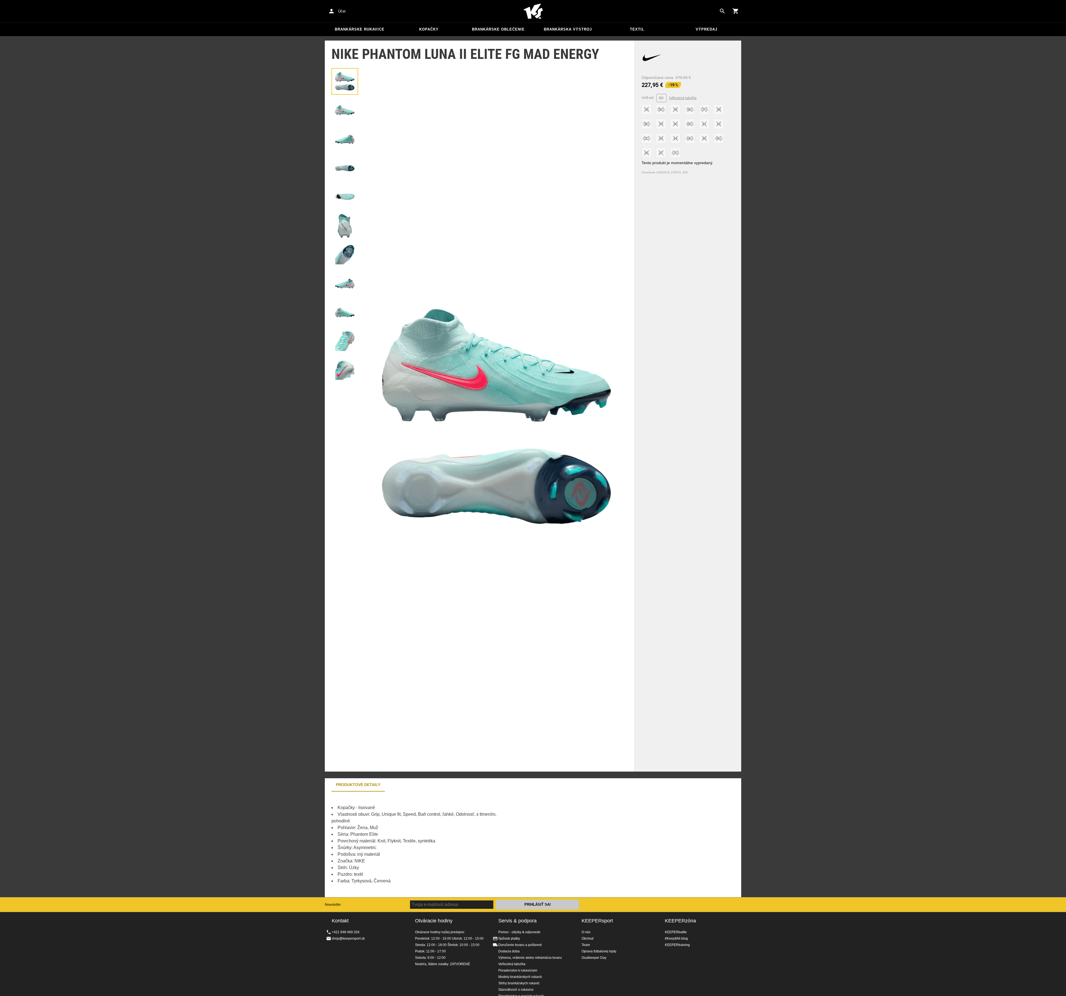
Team (586, 945)
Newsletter (333, 905)
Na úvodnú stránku (533, 11)
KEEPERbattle (676, 932)
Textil (637, 29)
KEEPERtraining (677, 945)
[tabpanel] (422, 844)
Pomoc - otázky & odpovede (519, 932)
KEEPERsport (597, 921)
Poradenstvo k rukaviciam (517, 970)
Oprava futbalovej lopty (599, 951)
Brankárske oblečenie (498, 29)
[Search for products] (722, 11)
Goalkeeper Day (594, 958)
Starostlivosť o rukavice (516, 990)
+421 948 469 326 (345, 932)
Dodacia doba (509, 951)
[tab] (344, 81)
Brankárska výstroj (568, 29)
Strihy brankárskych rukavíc (519, 983)
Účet (342, 11)
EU (661, 98)
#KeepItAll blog (676, 938)
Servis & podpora (517, 921)
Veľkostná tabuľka (683, 98)
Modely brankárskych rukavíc (520, 977)
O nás (586, 932)
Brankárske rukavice (359, 29)
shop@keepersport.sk (348, 938)
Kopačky (429, 29)
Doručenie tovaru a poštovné (520, 945)
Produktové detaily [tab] (358, 784)
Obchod (588, 938)
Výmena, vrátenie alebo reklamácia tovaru (530, 958)
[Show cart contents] (735, 11)
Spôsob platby (509, 938)
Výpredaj (706, 29)
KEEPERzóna (680, 921)
